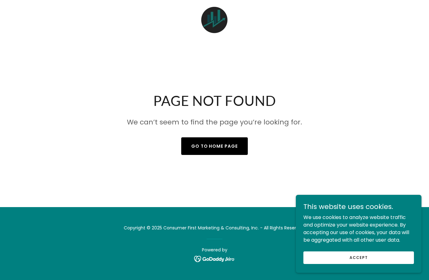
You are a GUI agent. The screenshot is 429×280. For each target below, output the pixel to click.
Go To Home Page (214, 146)
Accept (358, 257)
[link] (214, 19)
